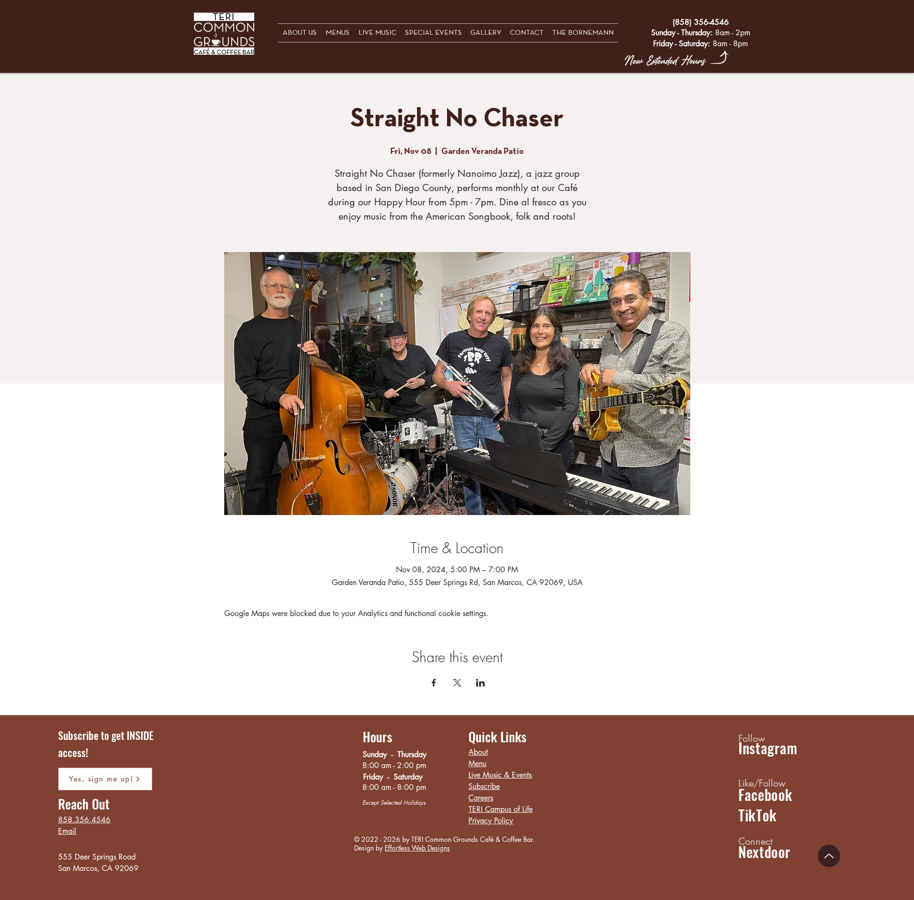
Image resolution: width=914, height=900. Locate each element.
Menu (477, 763)
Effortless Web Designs (417, 847)
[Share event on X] (457, 683)
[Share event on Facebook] (433, 683)
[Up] (829, 856)
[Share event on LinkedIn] (480, 683)
